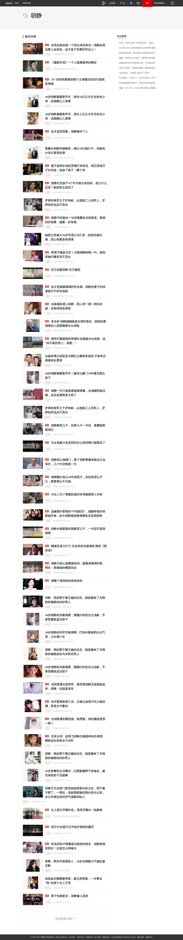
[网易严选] (123, 3)
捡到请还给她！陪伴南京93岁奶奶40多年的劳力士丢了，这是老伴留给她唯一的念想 (139, 53)
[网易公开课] (113, 3)
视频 (48, 54)
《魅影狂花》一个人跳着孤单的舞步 (74, 62)
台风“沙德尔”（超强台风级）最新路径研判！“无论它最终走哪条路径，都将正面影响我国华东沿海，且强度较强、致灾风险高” (139, 68)
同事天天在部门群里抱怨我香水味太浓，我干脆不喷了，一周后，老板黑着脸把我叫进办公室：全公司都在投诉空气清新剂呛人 (75, 792)
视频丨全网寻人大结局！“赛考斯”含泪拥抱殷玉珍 (139, 58)
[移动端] (104, 3)
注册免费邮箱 (159, 3)
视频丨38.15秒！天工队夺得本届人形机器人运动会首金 (139, 88)
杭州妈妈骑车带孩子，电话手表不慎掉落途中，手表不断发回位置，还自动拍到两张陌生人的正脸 (139, 83)
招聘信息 (89, 937)
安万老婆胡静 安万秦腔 (65, 269)
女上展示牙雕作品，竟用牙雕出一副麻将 (77, 809)
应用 (16, 3)
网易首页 (9, 3)
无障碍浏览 (26, 3)
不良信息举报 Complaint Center (123, 937)
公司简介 (72, 937)
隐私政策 (106, 937)
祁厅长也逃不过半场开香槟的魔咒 (72, 826)
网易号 (48, 106)
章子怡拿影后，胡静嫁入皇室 (69, 895)
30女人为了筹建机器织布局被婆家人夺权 (77, 494)
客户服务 (97, 937)
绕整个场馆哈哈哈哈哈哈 (66, 580)
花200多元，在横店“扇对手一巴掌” (134, 73)
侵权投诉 (149, 937)
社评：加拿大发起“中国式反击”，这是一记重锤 (139, 43)
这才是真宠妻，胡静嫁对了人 (69, 131)
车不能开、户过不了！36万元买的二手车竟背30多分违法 (139, 78)
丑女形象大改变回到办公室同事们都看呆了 (78, 442)
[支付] (131, 3)
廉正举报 (140, 937)
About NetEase (61, 937)
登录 (147, 3)
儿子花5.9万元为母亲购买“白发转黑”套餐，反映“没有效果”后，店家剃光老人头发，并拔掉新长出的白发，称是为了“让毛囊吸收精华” (139, 48)
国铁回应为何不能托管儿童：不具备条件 (137, 63)
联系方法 (80, 937)
